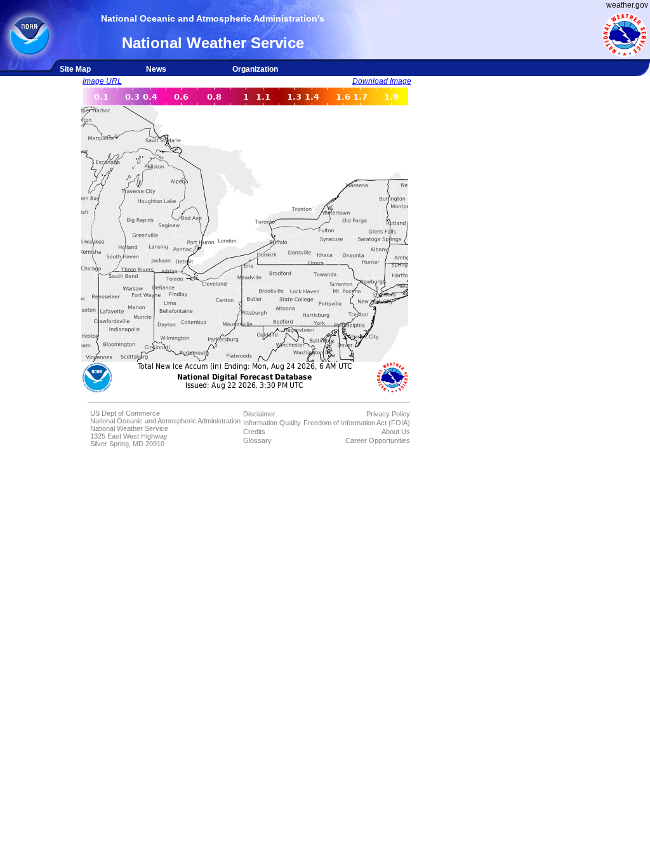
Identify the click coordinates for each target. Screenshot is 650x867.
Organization (255, 69)
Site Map (75, 69)
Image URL (102, 81)
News (156, 69)
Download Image (381, 81)
